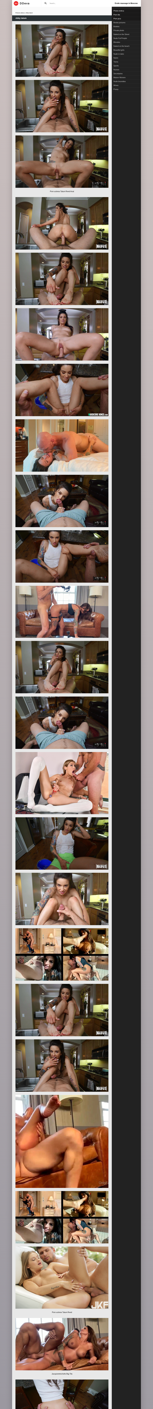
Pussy (115, 89)
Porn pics (117, 19)
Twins (115, 62)
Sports (116, 66)
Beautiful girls (118, 50)
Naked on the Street (121, 34)
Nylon (115, 58)
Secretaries (118, 74)
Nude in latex (118, 54)
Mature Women (119, 77)
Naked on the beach (121, 46)
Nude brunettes (119, 81)
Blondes (116, 42)
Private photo (118, 30)
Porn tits (116, 15)
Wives (115, 85)
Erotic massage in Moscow (126, 3)
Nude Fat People (120, 38)
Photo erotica (118, 11)
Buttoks (116, 26)
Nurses (116, 70)
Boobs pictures (119, 23)
